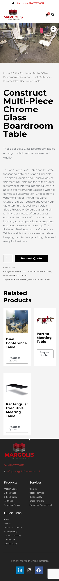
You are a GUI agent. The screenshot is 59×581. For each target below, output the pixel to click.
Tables (36, 73)
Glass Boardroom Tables (15, 275)
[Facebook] (39, 570)
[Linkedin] (20, 570)
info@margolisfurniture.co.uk (23, 471)
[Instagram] (30, 570)
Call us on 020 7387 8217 (30, 3)
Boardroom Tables (24, 271)
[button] (37, 15)
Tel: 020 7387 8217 (14, 465)
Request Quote (31, 258)
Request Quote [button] (14, 359)
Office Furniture (21, 73)
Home (6, 73)
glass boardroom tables (38, 279)
